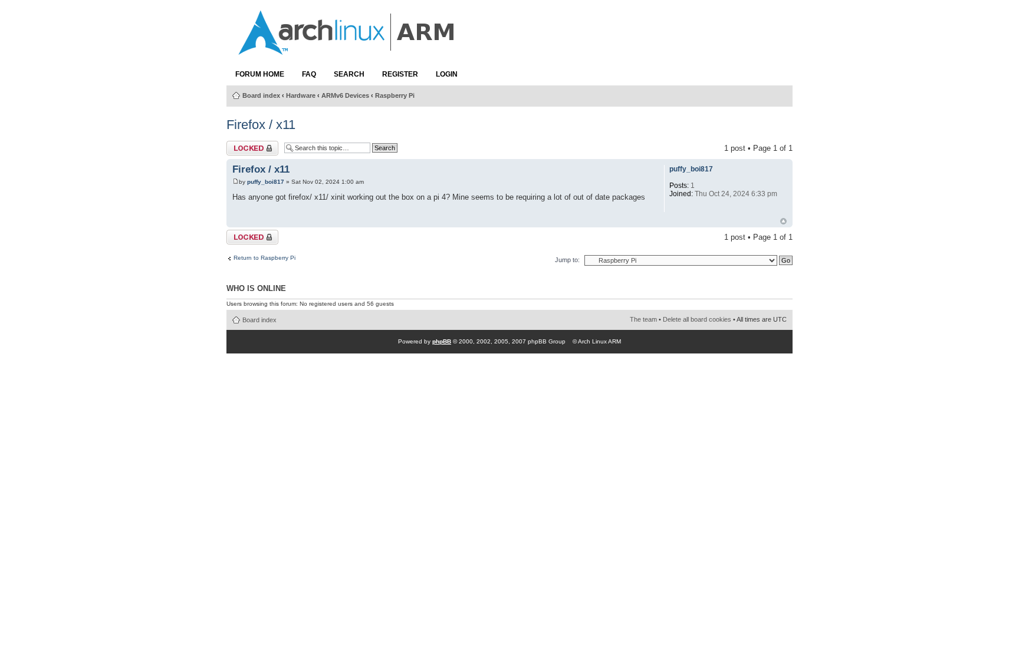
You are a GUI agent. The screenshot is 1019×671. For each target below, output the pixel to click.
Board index (261, 95)
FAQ (309, 74)
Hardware (300, 95)
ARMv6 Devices (345, 95)
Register (400, 74)
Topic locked (247, 145)
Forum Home (259, 74)
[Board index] (347, 48)
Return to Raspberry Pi (264, 258)
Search (349, 74)
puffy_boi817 (265, 182)
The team (643, 319)
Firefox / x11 (260, 124)
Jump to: (567, 259)
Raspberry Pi (395, 95)
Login (447, 74)
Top (783, 221)
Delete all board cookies (697, 319)
